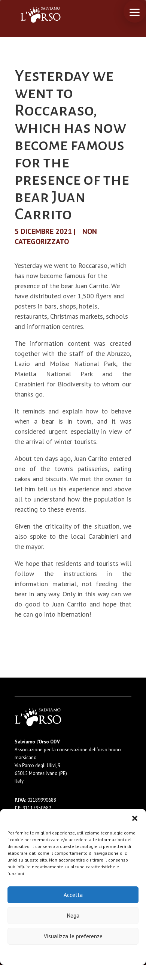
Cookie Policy (50, 954)
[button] (135, 818)
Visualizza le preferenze (73, 936)
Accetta (73, 894)
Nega (73, 915)
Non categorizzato (56, 236)
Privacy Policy (91, 954)
